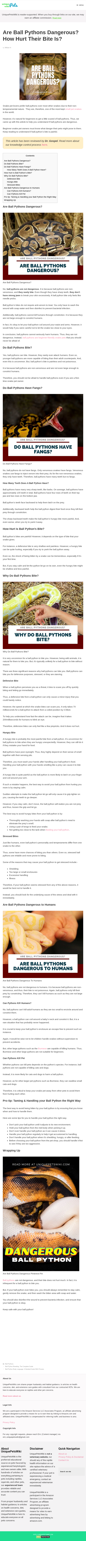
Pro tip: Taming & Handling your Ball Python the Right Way (30, 197)
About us (62, 1454)
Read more (57, 18)
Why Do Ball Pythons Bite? (16, 176)
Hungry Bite (12, 182)
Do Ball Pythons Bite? (14, 164)
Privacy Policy (9, 1422)
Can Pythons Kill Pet (16, 194)
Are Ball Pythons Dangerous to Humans (22, 188)
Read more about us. (12, 1396)
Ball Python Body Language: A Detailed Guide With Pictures (24, 1369)
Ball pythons (9, 1280)
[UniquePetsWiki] (10, 5)
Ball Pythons (9, 1364)
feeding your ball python (57, 830)
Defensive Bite (13, 179)
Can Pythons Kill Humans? (19, 191)
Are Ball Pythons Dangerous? (17, 161)
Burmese (42, 1048)
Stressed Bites (13, 185)
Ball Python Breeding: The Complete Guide (19, 1366)
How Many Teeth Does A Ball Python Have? (26, 170)
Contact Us (63, 1460)
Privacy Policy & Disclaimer (71, 1457)
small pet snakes (73, 109)
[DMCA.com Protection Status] (43, 1538)
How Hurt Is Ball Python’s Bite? (18, 173)
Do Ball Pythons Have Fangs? (17, 167)
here (44, 144)
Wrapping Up (10, 200)
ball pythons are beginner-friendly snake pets (44, 337)
